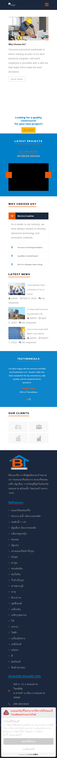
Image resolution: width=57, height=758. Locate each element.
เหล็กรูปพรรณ (18, 615)
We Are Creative (26, 215)
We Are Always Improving (30, 264)
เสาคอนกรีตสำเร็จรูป (22, 551)
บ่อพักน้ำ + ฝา (18, 522)
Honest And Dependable (30, 247)
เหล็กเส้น (16, 609)
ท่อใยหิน (15, 574)
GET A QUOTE (28, 130)
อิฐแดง (15, 545)
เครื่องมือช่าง (18, 638)
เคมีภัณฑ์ (16, 644)
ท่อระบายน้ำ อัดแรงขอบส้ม (26, 516)
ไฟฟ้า (14, 632)
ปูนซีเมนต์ (16, 603)
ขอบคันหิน (17, 568)
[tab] (28, 216)
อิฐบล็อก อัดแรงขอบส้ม (23, 527)
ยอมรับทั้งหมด (28, 741)
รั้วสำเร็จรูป (17, 580)
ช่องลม (15, 539)
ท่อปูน (14, 556)
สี (12, 655)
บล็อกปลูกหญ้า (19, 533)
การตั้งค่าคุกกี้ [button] (28, 749)
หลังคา (15, 650)
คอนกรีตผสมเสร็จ (21, 510)
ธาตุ (13, 591)
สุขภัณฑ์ (15, 661)
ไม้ (12, 620)
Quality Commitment (28, 255)
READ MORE (17, 79)
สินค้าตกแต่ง (18, 667)
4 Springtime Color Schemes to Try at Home (36, 289)
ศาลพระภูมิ (17, 586)
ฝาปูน (14, 562)
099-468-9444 (21, 704)
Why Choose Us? (17, 44)
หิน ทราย (16, 597)
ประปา (14, 626)
